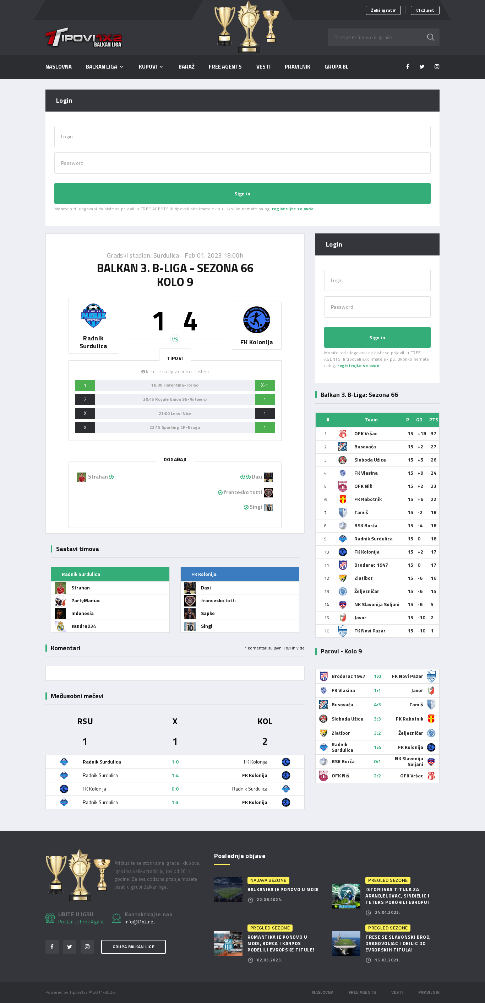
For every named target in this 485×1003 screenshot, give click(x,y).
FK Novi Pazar (370, 630)
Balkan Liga (101, 67)
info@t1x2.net (140, 922)
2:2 (377, 775)
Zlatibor (363, 578)
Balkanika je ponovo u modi (283, 889)
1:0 (175, 761)
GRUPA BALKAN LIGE (133, 946)
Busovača (365, 446)
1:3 (175, 802)
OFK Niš (363, 486)
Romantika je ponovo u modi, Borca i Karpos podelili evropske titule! (280, 943)
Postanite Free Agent (81, 921)
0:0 (175, 788)
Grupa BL (337, 67)
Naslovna (58, 67)
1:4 (175, 775)
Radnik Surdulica (373, 538)
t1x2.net (425, 10)
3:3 (377, 718)
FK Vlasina (366, 472)
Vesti (263, 67)
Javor (360, 617)
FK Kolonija (367, 551)
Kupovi (148, 67)
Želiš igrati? (383, 10)
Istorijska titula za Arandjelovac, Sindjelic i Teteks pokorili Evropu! (397, 896)
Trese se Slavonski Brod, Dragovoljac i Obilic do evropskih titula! (398, 943)
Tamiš (361, 512)
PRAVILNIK (297, 67)
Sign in (242, 193)
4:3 (377, 704)
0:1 (377, 761)
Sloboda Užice (370, 459)
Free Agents (225, 67)
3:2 (377, 733)
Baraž (187, 67)
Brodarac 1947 (371, 564)
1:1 (377, 690)
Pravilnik (429, 992)
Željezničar (366, 591)
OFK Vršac (365, 433)
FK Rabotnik (368, 499)
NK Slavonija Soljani (376, 604)
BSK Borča (365, 525)
